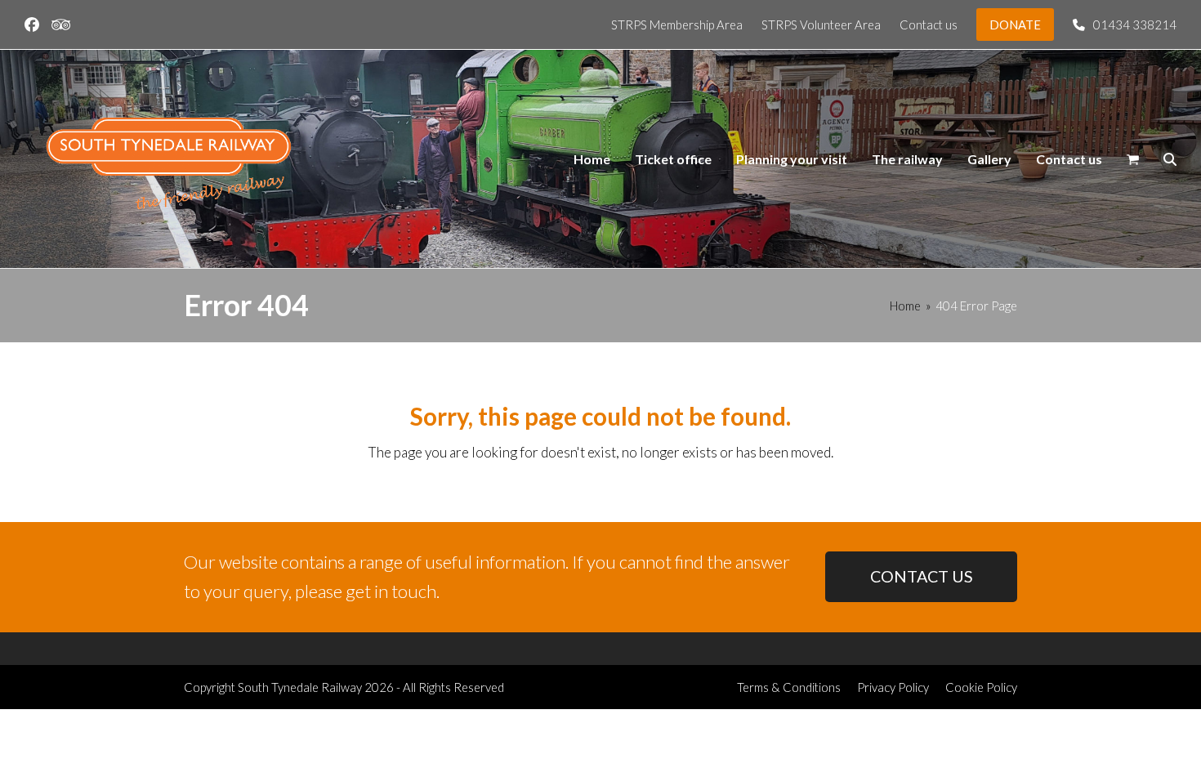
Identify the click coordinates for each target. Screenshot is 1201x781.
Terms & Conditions (789, 687)
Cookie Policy (981, 687)
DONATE (1015, 24)
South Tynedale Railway (300, 687)
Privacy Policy (893, 687)
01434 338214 (1134, 24)
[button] (1132, 159)
